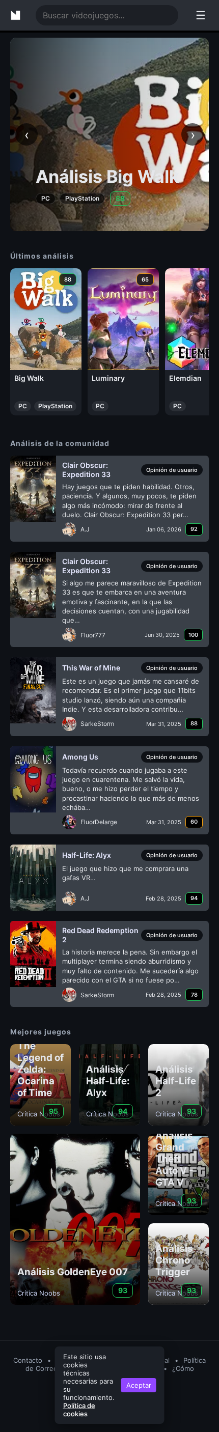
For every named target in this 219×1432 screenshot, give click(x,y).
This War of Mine (91, 667)
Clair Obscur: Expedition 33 (86, 470)
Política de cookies (79, 1409)
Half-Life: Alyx (86, 855)
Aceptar (138, 1385)
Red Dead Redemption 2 (100, 935)
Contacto (27, 1360)
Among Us (80, 756)
